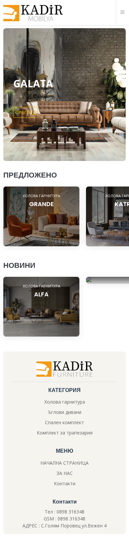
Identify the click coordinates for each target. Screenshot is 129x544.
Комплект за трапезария (65, 432)
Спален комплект (64, 422)
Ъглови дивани (64, 412)
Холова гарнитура (64, 402)
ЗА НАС (65, 473)
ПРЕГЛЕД (25, 112)
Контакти (64, 483)
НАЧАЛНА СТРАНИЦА (64, 463)
